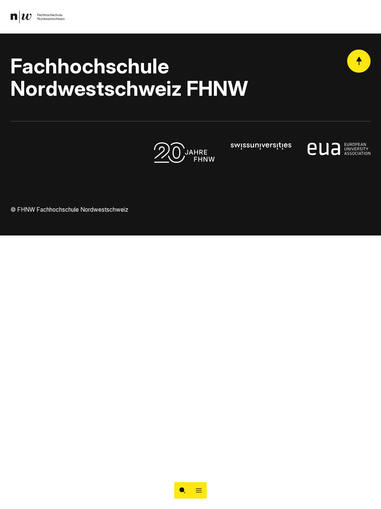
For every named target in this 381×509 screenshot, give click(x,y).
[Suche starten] (182, 490)
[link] (37, 16)
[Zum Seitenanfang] (359, 61)
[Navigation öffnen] (198, 490)
